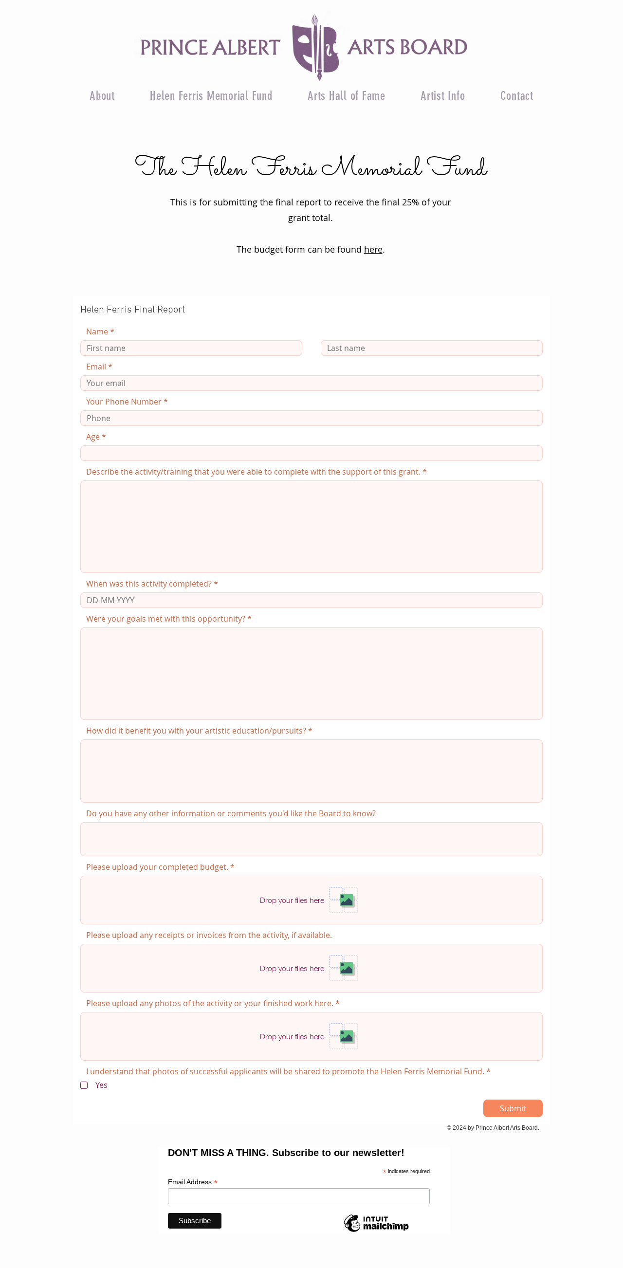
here (373, 249)
